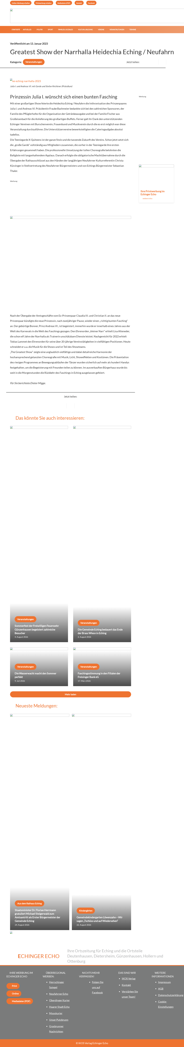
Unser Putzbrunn (58, 1019)
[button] (32, 29)
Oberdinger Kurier (59, 1000)
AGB (160, 988)
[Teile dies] (162, 62)
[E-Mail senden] (154, 62)
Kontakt (126, 985)
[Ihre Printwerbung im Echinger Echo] (156, 184)
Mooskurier (55, 1013)
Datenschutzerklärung (170, 995)
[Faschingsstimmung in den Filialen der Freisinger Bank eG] (102, 666)
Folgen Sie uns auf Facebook (97, 987)
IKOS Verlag (128, 978)
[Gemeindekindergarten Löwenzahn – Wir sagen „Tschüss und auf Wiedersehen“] (101, 822)
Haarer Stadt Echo (59, 1006)
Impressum (164, 982)
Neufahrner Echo (58, 993)
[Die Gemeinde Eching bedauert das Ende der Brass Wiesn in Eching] (102, 534)
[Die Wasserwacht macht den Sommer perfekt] (39, 666)
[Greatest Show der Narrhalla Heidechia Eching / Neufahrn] (25, 81)
